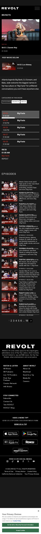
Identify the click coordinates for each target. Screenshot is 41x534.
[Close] (38, 511)
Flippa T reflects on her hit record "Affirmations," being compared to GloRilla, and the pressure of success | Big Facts (28, 297)
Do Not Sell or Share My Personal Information (20, 525)
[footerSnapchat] (18, 485)
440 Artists (7, 384)
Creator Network (10, 381)
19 (27, 320)
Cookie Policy (32, 494)
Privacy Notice (20, 494)
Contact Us (7, 424)
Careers (6, 409)
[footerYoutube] (34, 485)
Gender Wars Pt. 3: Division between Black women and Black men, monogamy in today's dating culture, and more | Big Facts (29, 219)
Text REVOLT (8, 427)
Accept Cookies (20, 530)
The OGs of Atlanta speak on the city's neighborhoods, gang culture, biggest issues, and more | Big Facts (29, 229)
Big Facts (16, 102)
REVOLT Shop (9, 430)
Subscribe (7, 421)
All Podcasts (8, 372)
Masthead (7, 399)
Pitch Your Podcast (10, 378)
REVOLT (23, 235)
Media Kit (7, 406)
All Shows (7, 368)
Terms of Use (8, 494)
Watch (23, 102)
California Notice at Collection (12, 496)
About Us (7, 396)
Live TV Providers (10, 375)
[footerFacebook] (23, 485)
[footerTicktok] (13, 485)
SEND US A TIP (20, 447)
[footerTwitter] (28, 485)
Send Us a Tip (8, 402)
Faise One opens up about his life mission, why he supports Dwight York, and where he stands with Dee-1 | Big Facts (28, 262)
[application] (20, 29)
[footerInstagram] (7, 485)
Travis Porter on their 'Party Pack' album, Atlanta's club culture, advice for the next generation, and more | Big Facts (27, 208)
